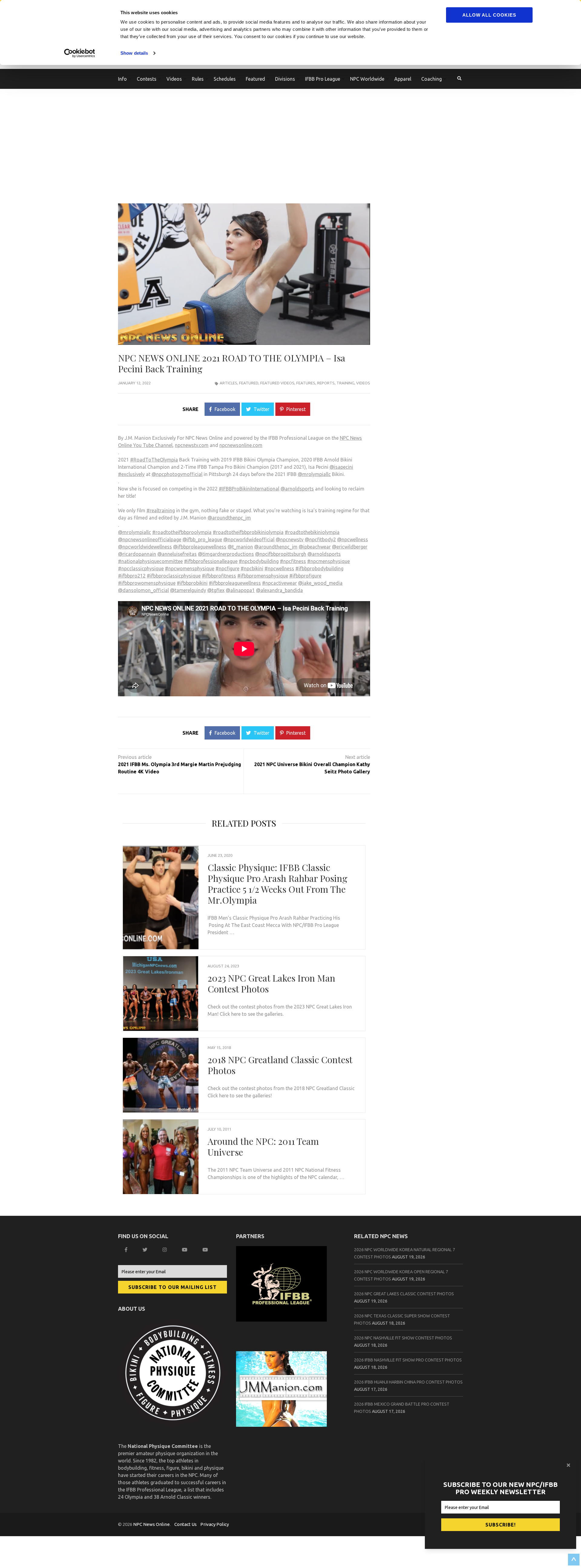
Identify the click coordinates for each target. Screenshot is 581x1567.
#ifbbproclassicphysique (174, 575)
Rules (198, 79)
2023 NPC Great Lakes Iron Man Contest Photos (271, 983)
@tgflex (216, 590)
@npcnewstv (290, 539)
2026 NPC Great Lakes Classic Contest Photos (404, 1293)
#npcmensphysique (328, 561)
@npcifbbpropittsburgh (280, 554)
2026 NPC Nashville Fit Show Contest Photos (403, 1338)
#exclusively (131, 474)
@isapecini (341, 467)
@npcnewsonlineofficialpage (149, 539)
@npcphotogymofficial (177, 474)
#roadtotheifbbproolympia (182, 532)
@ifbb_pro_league (202, 539)
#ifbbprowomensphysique (147, 583)
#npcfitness (293, 561)
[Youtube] (205, 1249)
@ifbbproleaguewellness (199, 546)
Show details (134, 53)
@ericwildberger (349, 546)
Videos (363, 383)
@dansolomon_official (143, 590)
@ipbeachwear (315, 546)
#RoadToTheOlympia (154, 459)
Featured (255, 79)
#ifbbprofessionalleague (211, 561)
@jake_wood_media (320, 583)
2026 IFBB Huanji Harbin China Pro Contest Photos (408, 1382)
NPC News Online (151, 1524)
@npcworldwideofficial (248, 539)
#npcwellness (279, 568)
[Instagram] (165, 1249)
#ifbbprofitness (219, 575)
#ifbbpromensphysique (262, 575)
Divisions (285, 79)
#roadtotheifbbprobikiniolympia (248, 532)
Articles (228, 383)
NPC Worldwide (367, 79)
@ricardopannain (137, 554)
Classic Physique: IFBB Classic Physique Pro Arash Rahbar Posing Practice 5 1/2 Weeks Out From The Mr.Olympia (277, 883)
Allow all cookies (489, 15)
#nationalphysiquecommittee (150, 561)
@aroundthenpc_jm (229, 517)
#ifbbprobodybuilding (319, 568)
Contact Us (185, 1524)
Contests (146, 79)
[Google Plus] (185, 1249)
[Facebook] (127, 1249)
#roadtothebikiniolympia (312, 532)
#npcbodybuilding (259, 561)
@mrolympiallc (314, 474)
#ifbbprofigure (305, 575)
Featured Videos (277, 383)
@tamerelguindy (188, 590)
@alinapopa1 (240, 590)
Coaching (431, 79)
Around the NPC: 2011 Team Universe (263, 1146)
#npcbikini (252, 568)
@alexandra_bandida (279, 590)
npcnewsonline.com (240, 445)
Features (305, 383)
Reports (326, 383)
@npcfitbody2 (320, 539)
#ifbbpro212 (132, 575)
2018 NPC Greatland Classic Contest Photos (280, 1065)
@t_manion (240, 546)
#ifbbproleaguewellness (235, 583)
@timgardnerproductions (226, 554)
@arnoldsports (297, 488)
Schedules (225, 79)
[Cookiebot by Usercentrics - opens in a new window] (80, 53)
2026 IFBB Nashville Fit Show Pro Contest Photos (408, 1360)
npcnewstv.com (191, 445)
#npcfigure (227, 568)
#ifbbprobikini (192, 583)
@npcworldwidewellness (145, 546)
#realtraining (160, 510)
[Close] (569, 1465)
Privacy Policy (214, 1524)
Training (345, 383)
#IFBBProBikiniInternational (249, 488)
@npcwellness (352, 539)
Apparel (402, 79)
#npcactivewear (279, 583)
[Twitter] (146, 1249)
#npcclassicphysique (141, 568)
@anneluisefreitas (177, 554)
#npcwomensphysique (189, 568)
